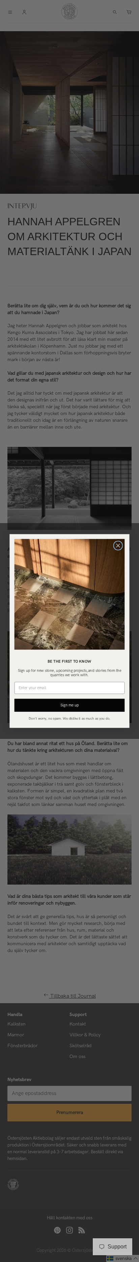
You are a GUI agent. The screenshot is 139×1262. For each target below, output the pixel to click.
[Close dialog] (118, 545)
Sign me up (69, 705)
